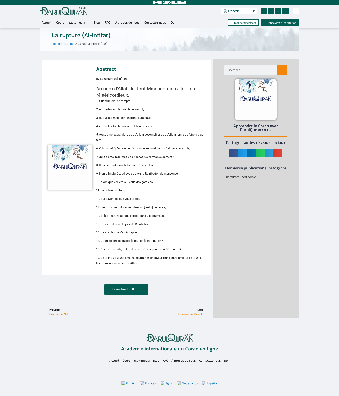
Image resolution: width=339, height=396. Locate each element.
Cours (60, 23)
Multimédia (77, 23)
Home (56, 44)
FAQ (107, 23)
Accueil (46, 23)
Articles (69, 44)
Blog (97, 23)
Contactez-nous (155, 23)
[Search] (282, 70)
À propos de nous (127, 23)
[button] (296, 11)
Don (173, 23)
